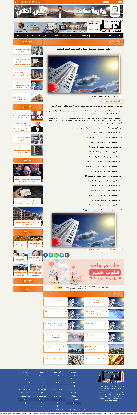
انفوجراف (74, 393)
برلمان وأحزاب (73, 386)
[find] (22, 2)
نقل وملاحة (57, 396)
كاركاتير (73, 389)
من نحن (57, 400)
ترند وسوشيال (41, 389)
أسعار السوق (25, 393)
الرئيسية (73, 372)
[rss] (26, 2)
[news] (32, 2)
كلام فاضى (57, 393)
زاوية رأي (73, 382)
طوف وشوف (41, 396)
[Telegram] (61, 255)
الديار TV (41, 382)
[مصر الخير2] (83, 274)
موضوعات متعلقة (112, 294)
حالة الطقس (117, 249)
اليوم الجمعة (92, 249)
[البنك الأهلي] (68, 11)
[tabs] (15, 2)
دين (25, 386)
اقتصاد (63, 36)
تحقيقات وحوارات (36, 36)
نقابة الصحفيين (25, 396)
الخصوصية (25, 400)
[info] (19, 2)
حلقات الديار (55, 36)
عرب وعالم (46, 36)
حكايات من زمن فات (25, 382)
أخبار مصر (110, 36)
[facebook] (43, 2)
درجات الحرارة (104, 249)
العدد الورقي (57, 382)
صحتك (57, 386)
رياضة (102, 36)
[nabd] (29, 2)
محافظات (41, 386)
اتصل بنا (73, 403)
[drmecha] (68, 38)
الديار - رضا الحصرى (111, 101)
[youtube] (36, 2)
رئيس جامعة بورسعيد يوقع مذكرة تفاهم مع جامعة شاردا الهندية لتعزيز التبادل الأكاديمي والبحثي (82, 413)
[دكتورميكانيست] (50, 27)
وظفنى (73, 396)
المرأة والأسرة (25, 379)
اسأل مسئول (73, 400)
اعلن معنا (41, 400)
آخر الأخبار (27, 107)
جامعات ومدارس (57, 389)
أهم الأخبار (27, 160)
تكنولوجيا (26, 36)
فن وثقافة (85, 36)
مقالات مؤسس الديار (25, 389)
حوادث (93, 36)
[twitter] (39, 2)
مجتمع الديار (41, 393)
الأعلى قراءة (27, 232)
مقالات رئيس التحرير (74, 36)
